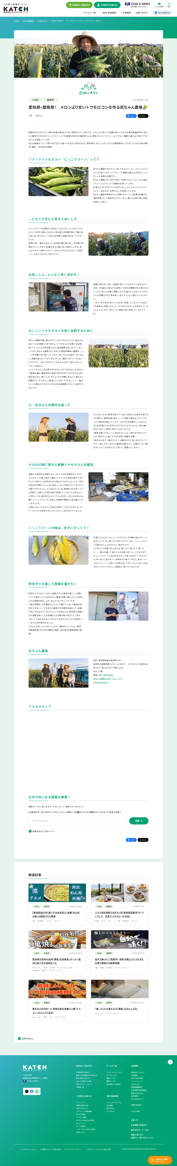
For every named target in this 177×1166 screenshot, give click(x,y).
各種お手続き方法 (82, 1105)
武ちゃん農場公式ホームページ (107, 678)
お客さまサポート (82, 1108)
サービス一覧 (90, 12)
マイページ (80, 1102)
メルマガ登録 (80, 1126)
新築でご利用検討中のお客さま (86, 1075)
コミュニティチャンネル (113, 1102)
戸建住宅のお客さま (83, 1072)
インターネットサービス (114, 1072)
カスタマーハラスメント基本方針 (99, 1149)
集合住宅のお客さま (83, 1078)
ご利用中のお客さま (84, 1096)
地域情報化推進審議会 (139, 1090)
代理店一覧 (80, 1087)
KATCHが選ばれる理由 (84, 1081)
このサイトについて (29, 1149)
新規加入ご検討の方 (84, 1066)
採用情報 (134, 1096)
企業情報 (127, 12)
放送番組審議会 (136, 1087)
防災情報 (109, 1105)
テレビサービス (111, 1075)
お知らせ (134, 1120)
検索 (137, 821)
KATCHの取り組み (137, 1078)
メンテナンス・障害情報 (84, 1111)
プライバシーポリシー (74, 1149)
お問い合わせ (142, 12)
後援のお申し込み (137, 1093)
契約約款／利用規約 (113, 1084)
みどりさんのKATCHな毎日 (85, 1120)
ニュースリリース (136, 1081)
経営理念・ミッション (138, 1072)
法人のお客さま (136, 1099)
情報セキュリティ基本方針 (51, 1149)
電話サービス (110, 1078)
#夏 (30, 115)
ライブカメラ (110, 1111)
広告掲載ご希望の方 (139, 1125)
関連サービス (110, 1081)
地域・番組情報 (109, 12)
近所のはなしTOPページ (43, 831)
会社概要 (134, 1075)
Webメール (80, 1123)
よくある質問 (135, 1111)
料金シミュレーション (83, 1084)
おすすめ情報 (80, 1114)
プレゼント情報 (81, 1117)
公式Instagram (100, 682)
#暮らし (39, 115)
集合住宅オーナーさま (139, 1130)
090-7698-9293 (105, 675)
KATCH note (135, 1084)
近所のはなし (27, 1038)
